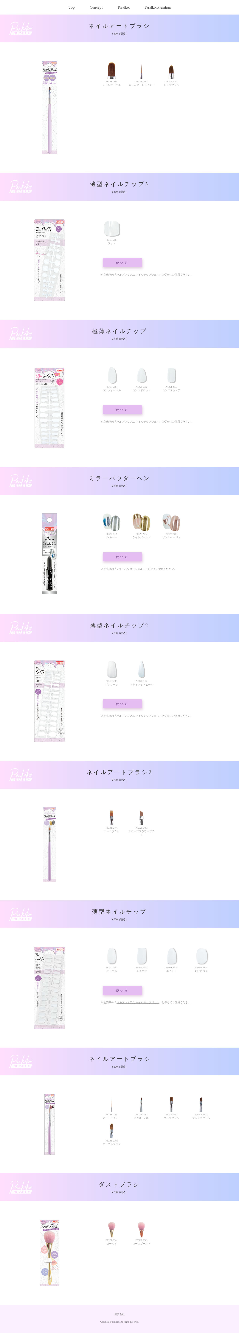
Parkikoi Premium (158, 7)
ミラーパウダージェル (130, 568)
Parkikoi (124, 7)
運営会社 (119, 1314)
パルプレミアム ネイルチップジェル (138, 274)
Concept (96, 7)
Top (72, 7)
